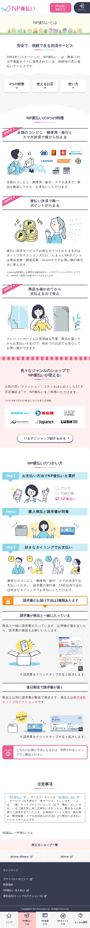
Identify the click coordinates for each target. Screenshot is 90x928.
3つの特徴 (16, 84)
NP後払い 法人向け (14, 890)
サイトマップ (10, 870)
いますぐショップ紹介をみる (45, 438)
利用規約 (8, 884)
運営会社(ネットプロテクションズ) (22, 896)
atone (64, 856)
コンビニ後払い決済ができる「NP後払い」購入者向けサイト (18, 8)
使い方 (73, 84)
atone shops (19, 856)
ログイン (82, 10)
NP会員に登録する (60, 8)
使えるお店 (45, 84)
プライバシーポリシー (15, 879)
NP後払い (16, 797)
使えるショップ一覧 (45, 844)
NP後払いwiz (66, 797)
